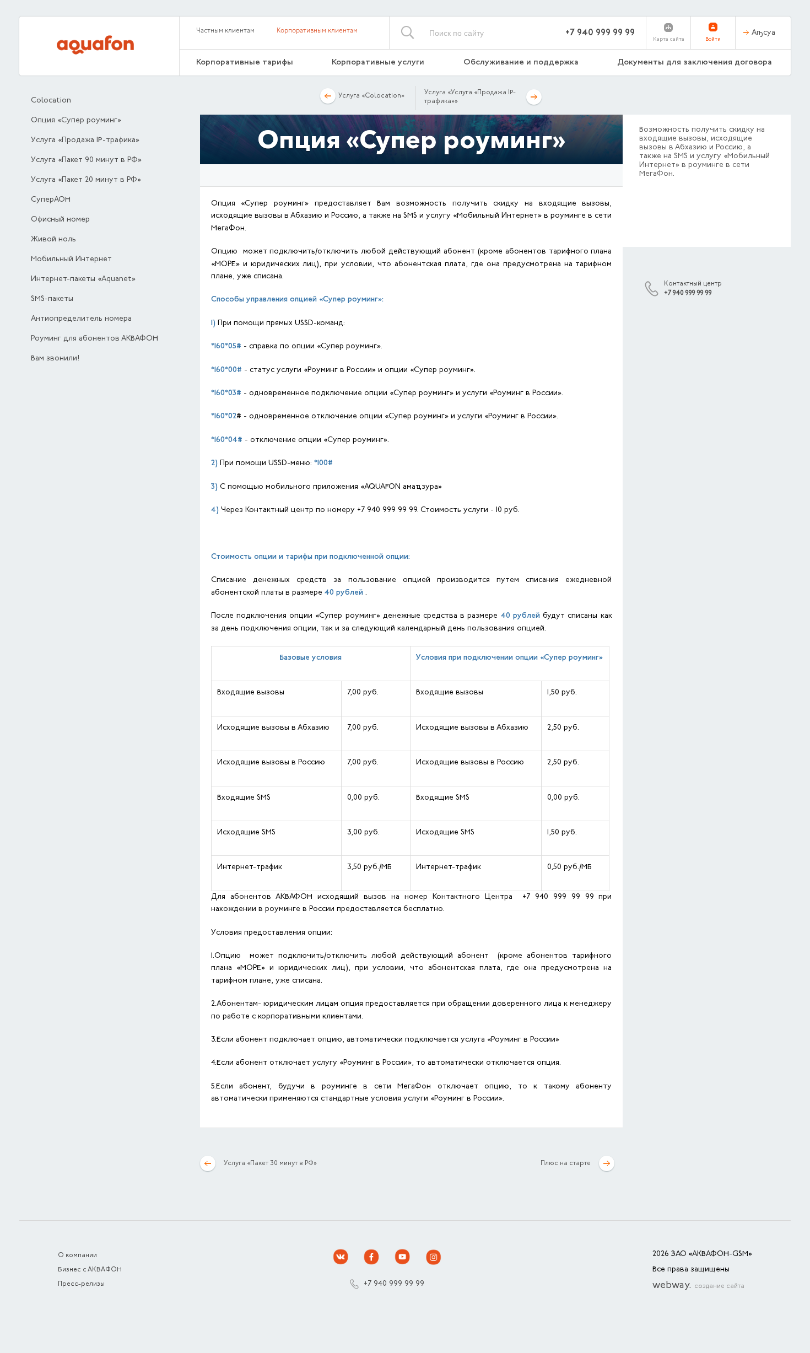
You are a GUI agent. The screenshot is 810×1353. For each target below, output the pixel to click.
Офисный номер (60, 220)
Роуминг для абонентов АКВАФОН (94, 339)
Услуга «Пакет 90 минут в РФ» (86, 160)
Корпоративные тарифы (244, 62)
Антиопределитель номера (81, 319)
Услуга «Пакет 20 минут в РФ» (86, 180)
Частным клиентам (225, 31)
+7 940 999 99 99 (600, 33)
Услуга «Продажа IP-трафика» (85, 140)
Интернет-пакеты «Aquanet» (83, 279)
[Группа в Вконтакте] (341, 1257)
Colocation (51, 101)
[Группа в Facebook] (372, 1257)
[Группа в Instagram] (433, 1257)
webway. (698, 1286)
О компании (77, 1255)
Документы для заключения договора (695, 62)
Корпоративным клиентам (317, 31)
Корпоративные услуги (378, 62)
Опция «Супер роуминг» (76, 121)
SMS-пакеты (52, 299)
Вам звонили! (55, 359)
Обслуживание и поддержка (521, 62)
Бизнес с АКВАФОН (90, 1269)
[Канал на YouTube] (403, 1257)
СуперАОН (51, 200)
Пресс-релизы (81, 1284)
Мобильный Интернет (71, 259)
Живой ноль (53, 240)
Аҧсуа (763, 33)
